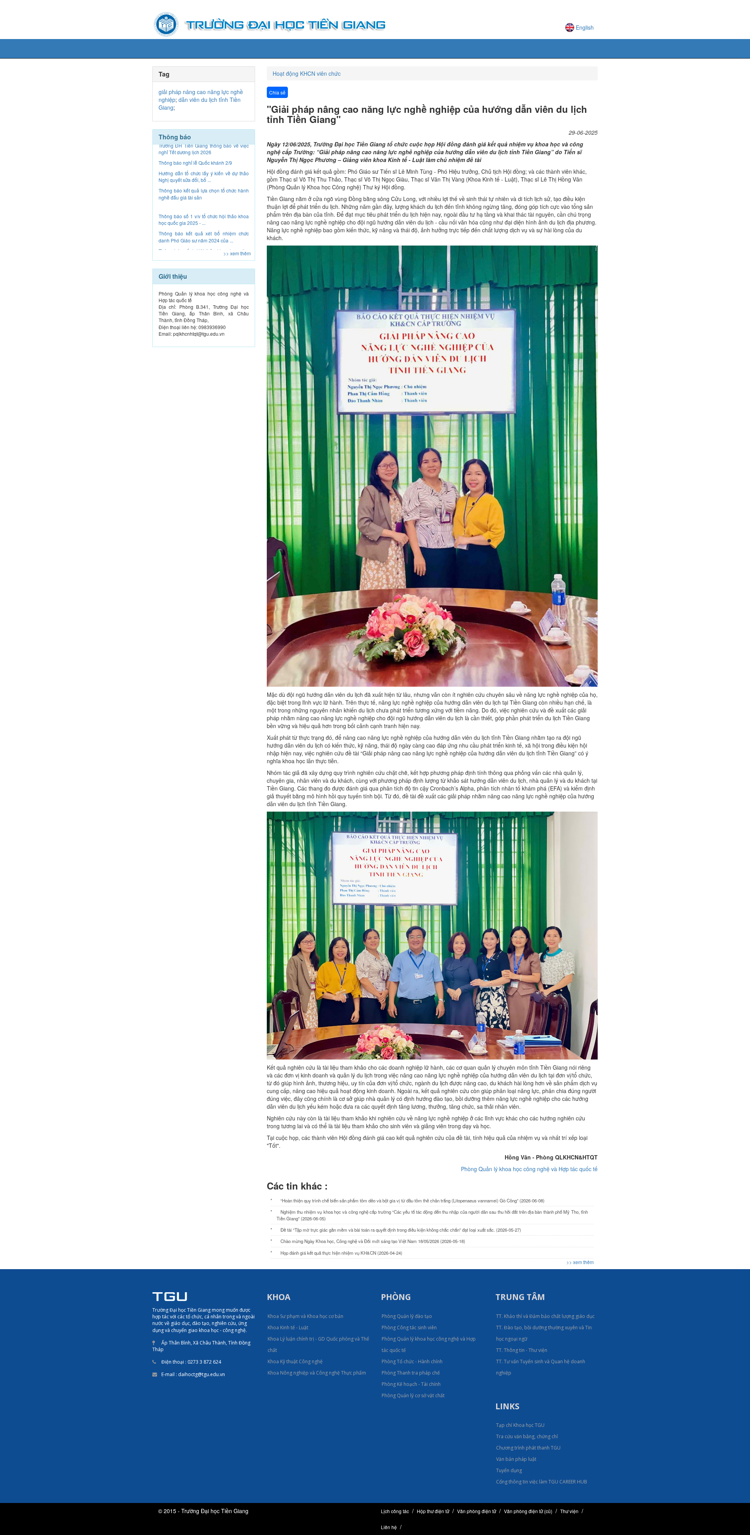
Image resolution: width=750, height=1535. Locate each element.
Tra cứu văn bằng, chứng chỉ (527, 1436)
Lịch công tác (395, 1511)
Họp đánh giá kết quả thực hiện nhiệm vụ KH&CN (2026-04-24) (341, 1253)
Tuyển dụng (509, 1470)
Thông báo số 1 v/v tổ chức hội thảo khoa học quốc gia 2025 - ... (204, 153)
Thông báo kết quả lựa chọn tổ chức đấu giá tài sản (204, 222)
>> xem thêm (237, 253)
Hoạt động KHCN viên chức (307, 73)
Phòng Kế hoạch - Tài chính (411, 1384)
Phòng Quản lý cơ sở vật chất (413, 1395)
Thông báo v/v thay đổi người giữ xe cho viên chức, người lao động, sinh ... (204, 205)
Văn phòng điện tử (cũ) (528, 1511)
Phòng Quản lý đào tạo (407, 1316)
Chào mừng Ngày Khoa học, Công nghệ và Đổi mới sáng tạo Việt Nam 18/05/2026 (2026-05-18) (372, 1241)
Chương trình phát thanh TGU (528, 1447)
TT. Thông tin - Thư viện (521, 1350)
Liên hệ (389, 1527)
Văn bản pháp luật (516, 1459)
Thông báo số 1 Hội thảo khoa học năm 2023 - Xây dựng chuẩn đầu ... (204, 187)
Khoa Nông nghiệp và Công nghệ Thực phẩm (317, 1372)
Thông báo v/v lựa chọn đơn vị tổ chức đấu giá (204, 239)
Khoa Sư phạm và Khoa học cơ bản (305, 1316)
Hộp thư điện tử (433, 1511)
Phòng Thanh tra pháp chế (411, 1372)
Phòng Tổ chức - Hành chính (412, 1361)
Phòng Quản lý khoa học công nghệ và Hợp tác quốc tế (529, 1169)
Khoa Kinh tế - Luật (288, 1327)
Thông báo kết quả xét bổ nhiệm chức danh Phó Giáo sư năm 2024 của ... (204, 170)
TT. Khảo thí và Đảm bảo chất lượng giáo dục (545, 1316)
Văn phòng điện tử (476, 1511)
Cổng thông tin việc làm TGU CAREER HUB (541, 1481)
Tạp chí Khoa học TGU (520, 1425)
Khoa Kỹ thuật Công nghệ (295, 1361)
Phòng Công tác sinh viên (409, 1327)
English (585, 27)
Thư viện (569, 1511)
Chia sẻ (277, 92)
